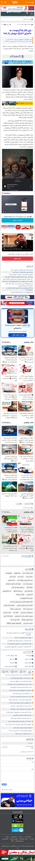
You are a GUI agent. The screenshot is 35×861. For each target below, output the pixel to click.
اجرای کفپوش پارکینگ (27, 620)
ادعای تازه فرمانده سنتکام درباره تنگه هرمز (22, 715)
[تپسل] (2, 193)
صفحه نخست (28, 837)
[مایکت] (17, 830)
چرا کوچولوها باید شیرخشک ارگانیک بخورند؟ (22, 292)
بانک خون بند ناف (15, 620)
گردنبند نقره (13, 577)
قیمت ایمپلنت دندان (27, 573)
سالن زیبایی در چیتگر (15, 609)
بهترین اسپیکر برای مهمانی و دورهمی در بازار (22, 270)
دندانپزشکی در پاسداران (27, 613)
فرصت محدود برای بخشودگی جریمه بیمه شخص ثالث (19, 684)
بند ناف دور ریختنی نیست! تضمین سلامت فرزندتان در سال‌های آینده (19, 289)
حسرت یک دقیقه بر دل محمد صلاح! (23, 734)
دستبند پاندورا (11, 580)
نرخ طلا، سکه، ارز (10, 656)
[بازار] (17, 826)
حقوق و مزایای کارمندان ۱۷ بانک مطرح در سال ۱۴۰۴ (20, 731)
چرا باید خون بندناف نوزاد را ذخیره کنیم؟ (23, 272)
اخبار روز (21, 837)
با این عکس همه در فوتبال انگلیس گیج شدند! (21, 678)
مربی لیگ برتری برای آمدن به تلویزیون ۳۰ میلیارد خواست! (19, 712)
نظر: (32, 769)
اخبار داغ (21, 671)
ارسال (4, 784)
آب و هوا (12, 659)
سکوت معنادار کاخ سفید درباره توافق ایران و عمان (21, 681)
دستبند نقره (21, 577)
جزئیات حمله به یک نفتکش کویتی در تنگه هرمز (21, 706)
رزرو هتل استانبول (17, 591)
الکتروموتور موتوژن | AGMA (14, 623)
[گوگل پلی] (17, 821)
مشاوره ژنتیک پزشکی (9, 605)
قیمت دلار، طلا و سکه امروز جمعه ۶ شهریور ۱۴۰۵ (21, 687)
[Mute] (6, 212)
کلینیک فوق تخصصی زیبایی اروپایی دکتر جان (21, 602)
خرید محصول (17, 258)
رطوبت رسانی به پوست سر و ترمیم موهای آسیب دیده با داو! (18, 281)
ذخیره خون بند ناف (28, 609)
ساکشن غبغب (29, 577)
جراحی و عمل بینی (28, 623)
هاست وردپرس (7, 613)
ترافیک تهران (28, 663)
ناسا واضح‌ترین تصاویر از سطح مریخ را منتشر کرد (20, 703)
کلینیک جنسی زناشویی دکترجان (25, 605)
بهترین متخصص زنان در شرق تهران (24, 616)
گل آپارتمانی (30, 595)
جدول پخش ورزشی (10, 666)
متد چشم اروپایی (7, 591)
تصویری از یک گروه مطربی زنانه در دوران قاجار (21, 709)
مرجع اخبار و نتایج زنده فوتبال (13, 584)
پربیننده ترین (12, 671)
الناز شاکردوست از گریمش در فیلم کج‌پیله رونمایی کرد (18, 647)
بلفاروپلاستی (9, 573)
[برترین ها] (15, 2)
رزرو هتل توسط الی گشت (18, 587)
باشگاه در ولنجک (20, 595)
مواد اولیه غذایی (29, 591)
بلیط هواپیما (17, 573)
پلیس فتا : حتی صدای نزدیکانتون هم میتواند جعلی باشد (19, 277)
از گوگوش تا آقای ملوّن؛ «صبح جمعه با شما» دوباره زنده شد (18, 724)
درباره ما (7, 837)
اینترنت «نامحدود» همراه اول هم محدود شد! (21, 697)
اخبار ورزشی (14, 837)
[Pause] (3, 212)
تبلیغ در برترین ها (14, 839)
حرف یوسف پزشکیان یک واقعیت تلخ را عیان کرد (21, 718)
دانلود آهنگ (30, 587)
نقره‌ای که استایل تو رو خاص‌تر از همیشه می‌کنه (21, 274)
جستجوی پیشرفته (19, 841)
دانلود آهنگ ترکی (8, 616)
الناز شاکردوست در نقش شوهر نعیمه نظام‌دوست (19, 641)
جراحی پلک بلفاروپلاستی (26, 598)
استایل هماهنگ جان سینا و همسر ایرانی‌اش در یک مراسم (18, 675)
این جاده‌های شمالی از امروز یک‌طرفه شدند (22, 694)
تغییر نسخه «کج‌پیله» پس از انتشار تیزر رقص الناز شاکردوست (19, 634)
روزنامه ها (28, 656)
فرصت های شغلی (23, 839)
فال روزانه (12, 663)
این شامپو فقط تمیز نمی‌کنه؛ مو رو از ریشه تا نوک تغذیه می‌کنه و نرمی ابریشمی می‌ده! (19, 285)
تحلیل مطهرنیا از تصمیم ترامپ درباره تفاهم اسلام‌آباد (20, 700)
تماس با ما (31, 839)
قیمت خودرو (28, 659)
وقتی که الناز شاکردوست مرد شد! (23, 638)
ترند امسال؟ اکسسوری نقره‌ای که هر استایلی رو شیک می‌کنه (18, 279)
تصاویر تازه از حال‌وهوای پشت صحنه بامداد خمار (20, 690)
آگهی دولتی (5, 839)
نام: (32, 762)
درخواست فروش (17, 220)
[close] (1, 849)
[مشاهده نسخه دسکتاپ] (2, 2)
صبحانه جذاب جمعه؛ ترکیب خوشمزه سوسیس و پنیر (19, 721)
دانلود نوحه (16, 613)
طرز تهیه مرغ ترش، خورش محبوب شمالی (22, 728)
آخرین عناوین (29, 671)
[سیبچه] (17, 817)
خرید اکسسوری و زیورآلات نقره (25, 580)
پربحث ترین (3, 671)
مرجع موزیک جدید (28, 584)
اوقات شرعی (28, 666)
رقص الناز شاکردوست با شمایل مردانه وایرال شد (19, 644)
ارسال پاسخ (5, 747)
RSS (12, 841)
